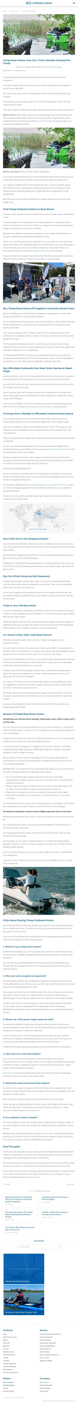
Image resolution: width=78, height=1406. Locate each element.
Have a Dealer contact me (49, 1355)
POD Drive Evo (8, 1352)
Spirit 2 (5, 1340)
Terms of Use (7, 1397)
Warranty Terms (45, 1349)
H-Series (6, 1361)
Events (5, 1388)
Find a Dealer (45, 1352)
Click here (7, 1073)
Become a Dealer (46, 1361)
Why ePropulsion (46, 1385)
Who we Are (44, 1382)
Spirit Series (19, 70)
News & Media (45, 1388)
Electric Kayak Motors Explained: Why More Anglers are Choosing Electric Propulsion (18, 1199)
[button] (74, 3)
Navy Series (7, 70)
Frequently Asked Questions (50, 1334)
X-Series (6, 1349)
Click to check (45, 121)
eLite (5, 1334)
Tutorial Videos (45, 1340)
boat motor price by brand (58, 449)
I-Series (5, 1358)
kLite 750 (6, 1343)
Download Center (46, 1337)
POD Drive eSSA (9, 1355)
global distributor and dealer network (49, 485)
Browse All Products (10, 1372)
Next (70, 1184)
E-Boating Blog (8, 1385)
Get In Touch (44, 1358)
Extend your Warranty (48, 1343)
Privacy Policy (18, 1397)
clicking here (34, 1177)
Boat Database (8, 1382)
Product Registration (47, 1346)
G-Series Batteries (9, 1366)
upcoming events (41, 251)
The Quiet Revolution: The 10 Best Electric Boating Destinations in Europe (19, 1214)
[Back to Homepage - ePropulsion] (39, 3)
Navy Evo (6, 1346)
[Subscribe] (59, 1246)
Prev (8, 1184)
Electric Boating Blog (53, 67)
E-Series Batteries (9, 1364)
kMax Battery (8, 1369)
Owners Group (8, 1391)
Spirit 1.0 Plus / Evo (10, 1337)
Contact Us (44, 1391)
